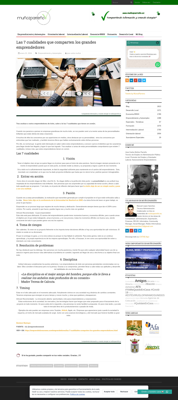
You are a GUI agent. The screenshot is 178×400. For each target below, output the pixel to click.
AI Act (157, 281)
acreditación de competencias (146, 301)
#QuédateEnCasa (143, 303)
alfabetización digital (132, 298)
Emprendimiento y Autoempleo (31, 34)
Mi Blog (139, 34)
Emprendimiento (71, 365)
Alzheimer (130, 287)
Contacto (156, 2)
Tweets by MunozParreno (135, 94)
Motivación (93, 365)
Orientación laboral (56, 34)
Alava (131, 293)
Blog (143, 106)
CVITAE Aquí (144, 237)
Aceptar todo (109, 392)
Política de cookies (111, 379)
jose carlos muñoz (74, 53)
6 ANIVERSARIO (139, 284)
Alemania (143, 298)
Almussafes (129, 304)
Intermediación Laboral (77, 34)
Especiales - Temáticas (143, 122)
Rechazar (124, 392)
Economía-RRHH (97, 34)
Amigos (141, 281)
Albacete (150, 284)
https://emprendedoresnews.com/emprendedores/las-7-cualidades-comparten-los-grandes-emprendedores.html (71, 330)
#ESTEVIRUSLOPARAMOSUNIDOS (145, 295)
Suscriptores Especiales (143, 137)
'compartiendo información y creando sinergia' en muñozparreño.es (101, 113)
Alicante (150, 281)
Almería (128, 284)
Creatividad (59, 365)
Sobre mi (146, 2)
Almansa (158, 284)
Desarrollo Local (126, 34)
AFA (138, 286)
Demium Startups (23, 323)
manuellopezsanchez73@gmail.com (139, 226)
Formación (112, 34)
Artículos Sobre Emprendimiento (41, 365)
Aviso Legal (94, 379)
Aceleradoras (130, 281)
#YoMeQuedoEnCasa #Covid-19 (142, 291)
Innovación (83, 365)
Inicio (137, 2)
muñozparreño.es (155, 214)
